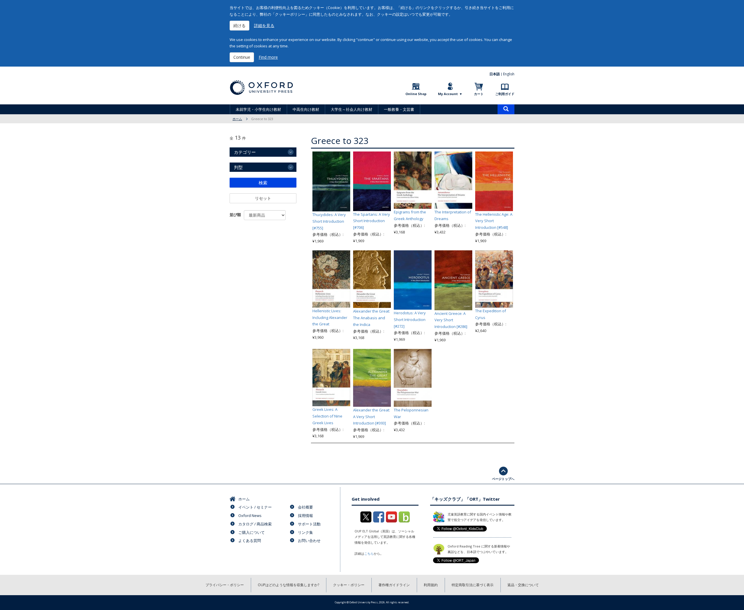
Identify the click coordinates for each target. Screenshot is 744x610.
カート (479, 94)
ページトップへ (503, 479)
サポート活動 (309, 524)
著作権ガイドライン (394, 584)
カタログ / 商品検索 (255, 524)
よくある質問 (249, 540)
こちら (369, 553)
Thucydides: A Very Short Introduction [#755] (329, 221)
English (508, 74)
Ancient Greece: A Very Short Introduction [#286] (450, 320)
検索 (263, 183)
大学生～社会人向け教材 (351, 109)
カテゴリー (245, 152)
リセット (263, 198)
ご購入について (251, 532)
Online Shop (415, 94)
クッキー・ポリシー (348, 584)
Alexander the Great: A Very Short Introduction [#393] (371, 416)
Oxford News (250, 515)
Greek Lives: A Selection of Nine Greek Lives (327, 416)
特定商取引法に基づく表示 (472, 584)
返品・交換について (523, 584)
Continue (241, 57)
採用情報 (305, 515)
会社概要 (305, 507)
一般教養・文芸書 (399, 109)
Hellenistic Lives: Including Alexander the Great (329, 317)
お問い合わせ (309, 540)
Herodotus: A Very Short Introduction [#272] (410, 319)
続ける (239, 25)
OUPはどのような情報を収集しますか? (288, 584)
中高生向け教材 (306, 109)
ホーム (237, 119)
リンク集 (305, 532)
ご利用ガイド (504, 94)
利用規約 (431, 584)
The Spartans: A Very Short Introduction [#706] (371, 221)
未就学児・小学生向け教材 (258, 109)
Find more (268, 57)
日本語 (494, 74)
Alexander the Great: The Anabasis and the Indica (371, 317)
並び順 (235, 214)
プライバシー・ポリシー (224, 584)
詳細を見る (264, 25)
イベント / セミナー (255, 507)
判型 (238, 167)
